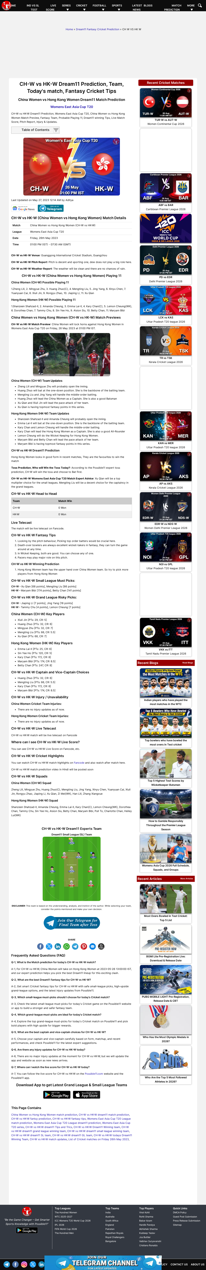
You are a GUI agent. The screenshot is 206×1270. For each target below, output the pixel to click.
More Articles (186, 878)
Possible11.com (94, 1073)
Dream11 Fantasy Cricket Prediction (97, 29)
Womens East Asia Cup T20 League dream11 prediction (67, 1122)
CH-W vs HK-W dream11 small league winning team (98, 1131)
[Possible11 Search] (200, 5)
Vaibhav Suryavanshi (150, 1241)
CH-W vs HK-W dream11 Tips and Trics (48, 1127)
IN (42, 1264)
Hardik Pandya (147, 1224)
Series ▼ (66, 7)
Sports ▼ (117, 7)
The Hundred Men (64, 1233)
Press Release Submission (186, 1220)
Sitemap (177, 1224)
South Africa (111, 1220)
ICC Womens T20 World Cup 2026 (73, 1220)
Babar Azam (145, 1220)
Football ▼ (99, 7)
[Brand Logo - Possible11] (27, 1215)
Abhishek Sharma (148, 1229)
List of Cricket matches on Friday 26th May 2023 (98, 1139)
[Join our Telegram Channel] (71, 923)
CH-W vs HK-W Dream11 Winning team (97, 1127)
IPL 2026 (59, 1224)
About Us (197, 1264)
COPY (102, 946)
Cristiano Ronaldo (148, 1245)
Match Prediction (172, 7)
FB (41, 946)
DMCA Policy (180, 1212)
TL (76, 946)
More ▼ (191, 7)
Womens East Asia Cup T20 (71, 107)
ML (93, 946)
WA (67, 946)
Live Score (51, 7)
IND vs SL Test (33, 7)
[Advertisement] (103, 18)
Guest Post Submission (185, 1216)
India (108, 1212)
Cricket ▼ (81, 7)
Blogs (148, 5)
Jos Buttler (144, 1237)
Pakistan (109, 1229)
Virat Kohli (144, 1212)
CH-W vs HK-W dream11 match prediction (104, 1114)
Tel (8, 1264)
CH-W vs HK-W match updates (48, 1139)
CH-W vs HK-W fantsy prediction (31, 1118)
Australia (109, 1216)
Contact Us (179, 1264)
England (109, 1224)
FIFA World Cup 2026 (66, 1229)
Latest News (137, 7)
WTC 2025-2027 (63, 1216)
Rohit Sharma (146, 1216)
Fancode (79, 762)
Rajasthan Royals (114, 1233)
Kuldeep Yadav (147, 1233)
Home (12, 5)
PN (85, 946)
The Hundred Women (66, 1212)
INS (25, 1264)
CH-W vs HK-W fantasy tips (69, 1118)
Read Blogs (188, 662)
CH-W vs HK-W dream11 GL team (72, 1135)
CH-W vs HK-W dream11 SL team (31, 1135)
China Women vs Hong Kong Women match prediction (44, 1114)
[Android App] (27, 1233)
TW (50, 946)
